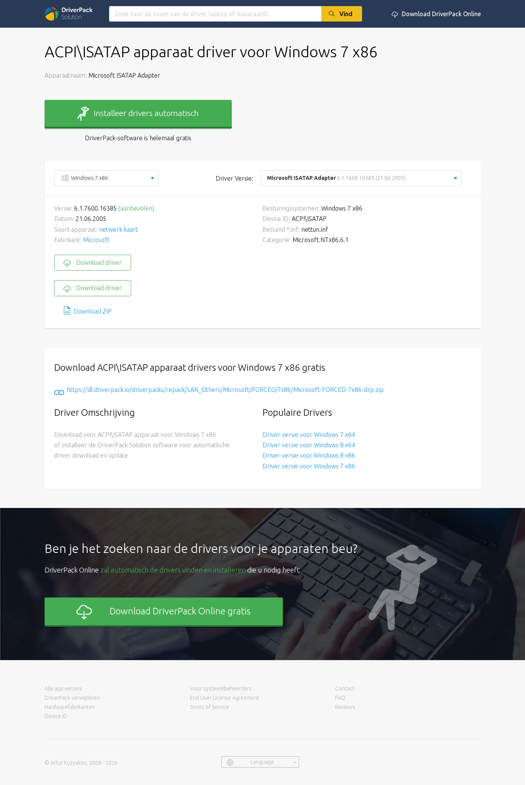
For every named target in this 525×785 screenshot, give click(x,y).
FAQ (340, 698)
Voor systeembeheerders (221, 688)
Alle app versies (63, 688)
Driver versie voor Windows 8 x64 (308, 444)
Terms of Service (209, 707)
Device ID (56, 716)
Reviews (345, 707)
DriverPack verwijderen (72, 698)
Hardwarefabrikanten (70, 707)
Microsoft (96, 239)
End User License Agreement (224, 698)
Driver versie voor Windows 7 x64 (308, 434)
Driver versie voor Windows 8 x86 (308, 455)
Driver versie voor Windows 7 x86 (308, 466)
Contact (344, 688)
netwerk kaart (118, 229)
